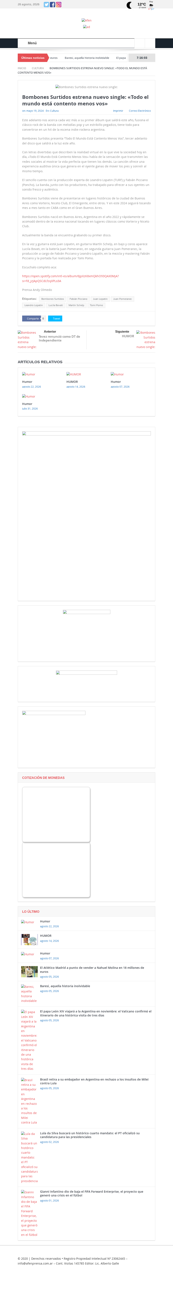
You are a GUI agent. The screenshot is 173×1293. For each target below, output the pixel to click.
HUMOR (128, 336)
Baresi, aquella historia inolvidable (72, 57)
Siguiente (122, 331)
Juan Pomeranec (122, 298)
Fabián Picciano (78, 298)
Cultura (54, 110)
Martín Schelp (76, 305)
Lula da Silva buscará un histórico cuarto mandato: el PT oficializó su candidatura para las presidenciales (90, 1135)
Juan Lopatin (100, 298)
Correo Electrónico (140, 110)
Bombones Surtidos (52, 298)
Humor (27, 382)
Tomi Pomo (96, 305)
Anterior (50, 331)
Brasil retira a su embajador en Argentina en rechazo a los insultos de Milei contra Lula (94, 1081)
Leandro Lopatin (33, 305)
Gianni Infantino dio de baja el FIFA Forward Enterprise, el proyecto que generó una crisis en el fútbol (91, 1193)
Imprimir (118, 110)
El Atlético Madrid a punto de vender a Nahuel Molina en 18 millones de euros (92, 969)
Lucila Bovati (56, 305)
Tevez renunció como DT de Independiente (59, 338)
